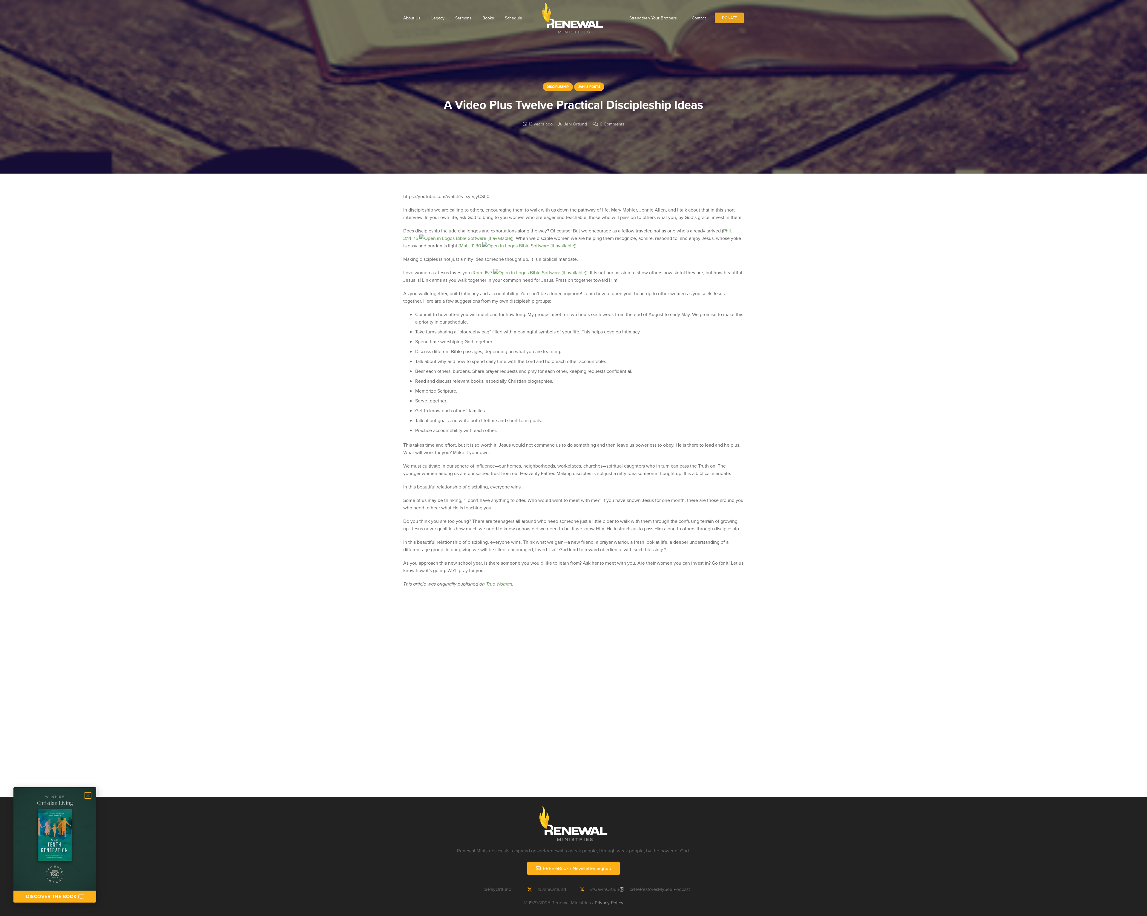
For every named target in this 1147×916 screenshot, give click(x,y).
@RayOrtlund (497, 889)
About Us (412, 18)
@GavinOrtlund (606, 889)
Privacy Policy (609, 902)
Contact (699, 18)
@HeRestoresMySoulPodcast (660, 889)
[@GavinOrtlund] (584, 889)
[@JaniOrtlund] (532, 889)
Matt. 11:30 (470, 245)
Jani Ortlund (575, 124)
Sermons (463, 18)
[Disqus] (573, 701)
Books (488, 18)
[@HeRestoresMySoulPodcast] (624, 889)
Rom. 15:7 (482, 272)
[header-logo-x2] (572, 17)
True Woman (499, 584)
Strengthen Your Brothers (653, 18)
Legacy (437, 18)
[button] (88, 795)
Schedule (513, 18)
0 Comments (612, 124)
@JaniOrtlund (552, 889)
